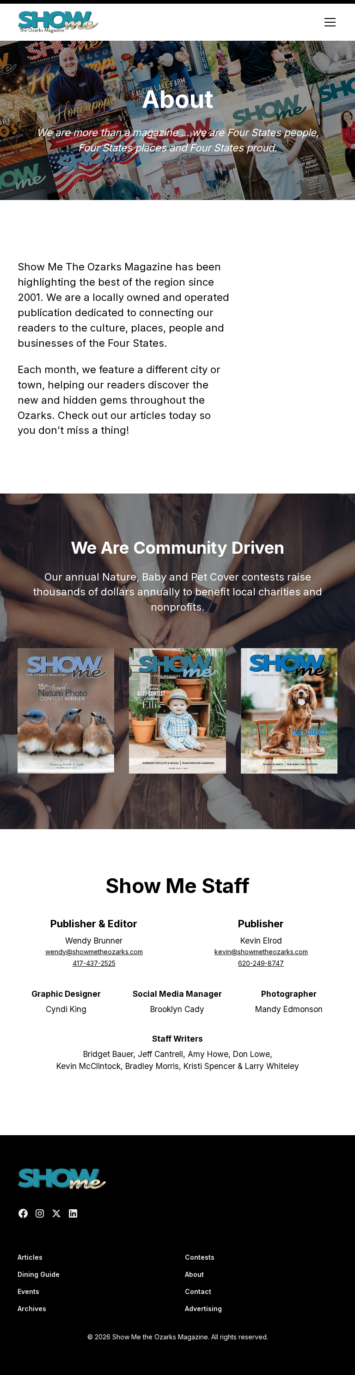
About (194, 1274)
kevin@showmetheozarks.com (261, 952)
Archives (32, 1308)
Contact (198, 1291)
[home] (58, 22)
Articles (30, 1257)
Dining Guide (39, 1274)
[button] (328, 22)
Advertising (203, 1308)
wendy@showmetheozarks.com (94, 952)
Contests (199, 1257)
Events (28, 1291)
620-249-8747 (261, 963)
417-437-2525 (94, 963)
